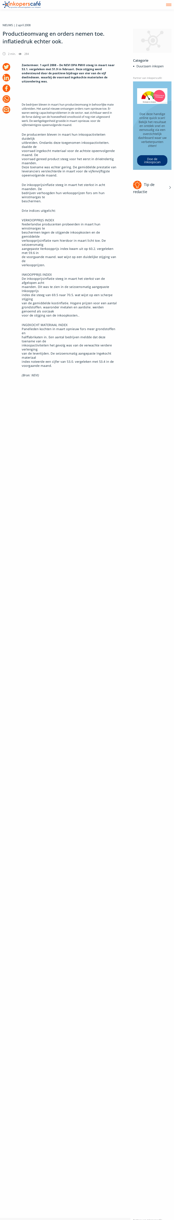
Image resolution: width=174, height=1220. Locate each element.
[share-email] (6, 110)
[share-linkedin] (6, 77)
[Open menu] (168, 5)
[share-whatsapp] (6, 99)
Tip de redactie (143, 188)
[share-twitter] (6, 67)
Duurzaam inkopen (150, 66)
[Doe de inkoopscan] (152, 125)
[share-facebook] (6, 88)
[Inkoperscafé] (22, 4)
